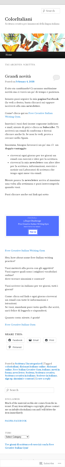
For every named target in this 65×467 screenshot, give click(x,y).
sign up (8, 378)
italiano (46, 369)
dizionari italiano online (33, 366)
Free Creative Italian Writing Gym (25, 250)
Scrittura (20, 363)
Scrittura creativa (44, 372)
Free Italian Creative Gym (27, 369)
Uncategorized (34, 363)
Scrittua (30, 372)
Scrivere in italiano (46, 375)
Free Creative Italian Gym (20, 324)
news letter (19, 372)
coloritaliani (11, 366)
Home (9, 54)
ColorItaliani (18, 19)
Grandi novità (18, 76)
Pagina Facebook (16, 421)
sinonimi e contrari (24, 378)
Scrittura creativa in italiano (20, 375)
